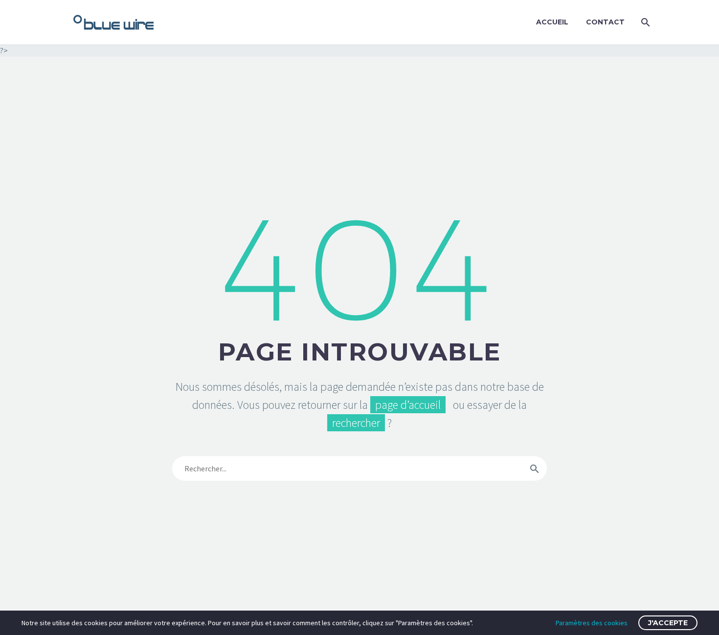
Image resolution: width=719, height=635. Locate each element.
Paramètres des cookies (592, 622)
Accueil (552, 22)
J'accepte (668, 622)
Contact (605, 22)
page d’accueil (408, 404)
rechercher (356, 422)
